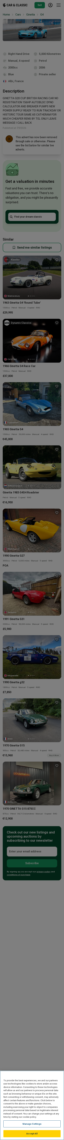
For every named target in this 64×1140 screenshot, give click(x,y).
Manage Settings (32, 1124)
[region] (32, 1105)
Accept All (32, 1133)
